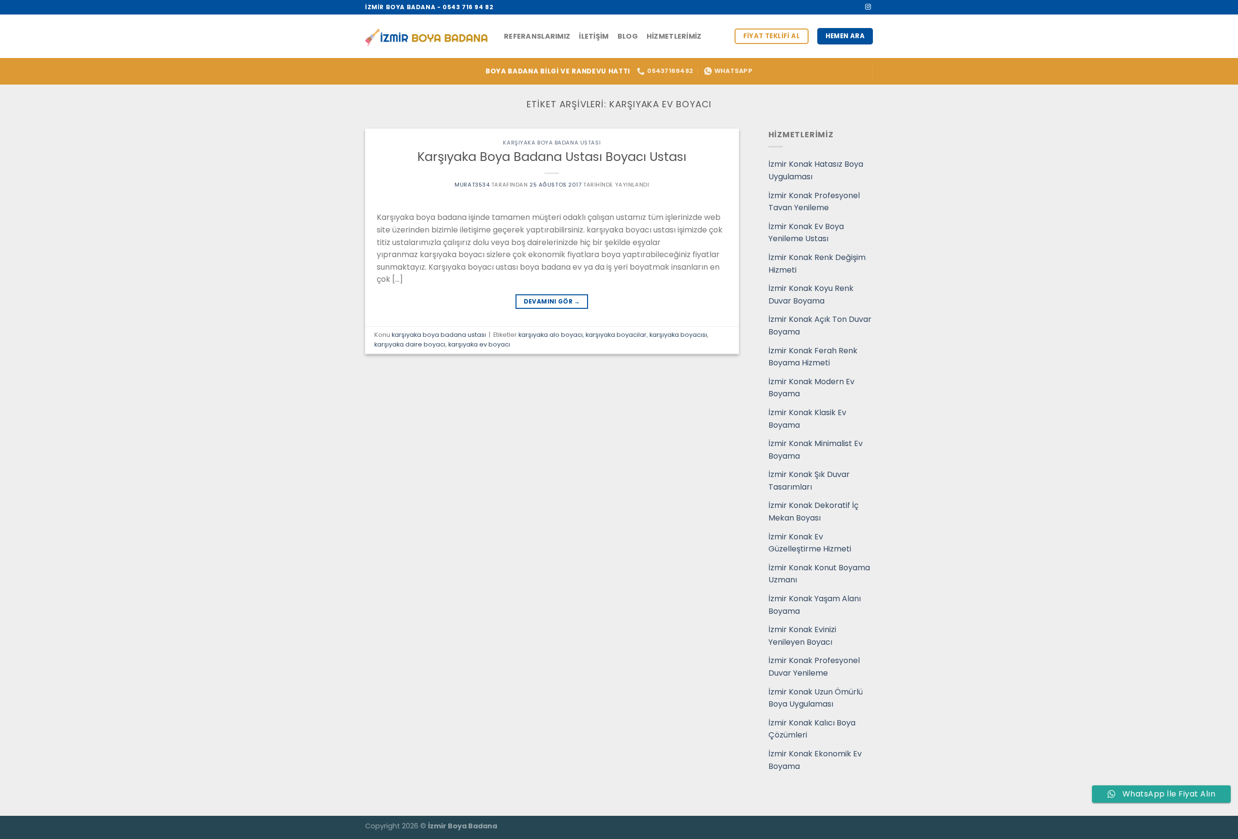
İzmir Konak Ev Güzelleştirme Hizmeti (809, 543)
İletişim (593, 36)
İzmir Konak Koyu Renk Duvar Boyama (811, 294)
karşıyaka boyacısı (678, 335)
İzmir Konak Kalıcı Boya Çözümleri (811, 729)
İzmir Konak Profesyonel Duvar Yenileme (814, 667)
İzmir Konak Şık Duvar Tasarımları (809, 480)
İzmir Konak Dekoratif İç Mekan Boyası (813, 511)
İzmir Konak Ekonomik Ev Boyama (815, 760)
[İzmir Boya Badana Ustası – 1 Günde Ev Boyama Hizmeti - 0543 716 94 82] (427, 36)
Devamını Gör (552, 301)
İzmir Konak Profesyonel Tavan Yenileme (814, 202)
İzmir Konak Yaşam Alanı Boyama (814, 605)
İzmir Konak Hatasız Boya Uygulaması (815, 170)
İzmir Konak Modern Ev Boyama (811, 388)
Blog (628, 36)
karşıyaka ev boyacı (479, 344)
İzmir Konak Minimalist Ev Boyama (815, 450)
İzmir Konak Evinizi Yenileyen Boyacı (802, 636)
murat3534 (472, 184)
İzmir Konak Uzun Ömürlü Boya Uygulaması (815, 698)
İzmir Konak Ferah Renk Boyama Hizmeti (812, 357)
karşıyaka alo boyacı (550, 335)
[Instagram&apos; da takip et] (868, 7)
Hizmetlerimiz (674, 36)
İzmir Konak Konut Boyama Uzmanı (819, 574)
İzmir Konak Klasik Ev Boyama (807, 419)
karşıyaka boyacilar (616, 335)
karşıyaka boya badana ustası (552, 142)
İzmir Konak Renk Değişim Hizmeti (817, 263)
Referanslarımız (537, 36)
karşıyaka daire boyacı (409, 344)
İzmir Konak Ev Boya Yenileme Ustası (806, 233)
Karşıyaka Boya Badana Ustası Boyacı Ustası (551, 156)
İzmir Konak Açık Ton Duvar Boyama (819, 325)
